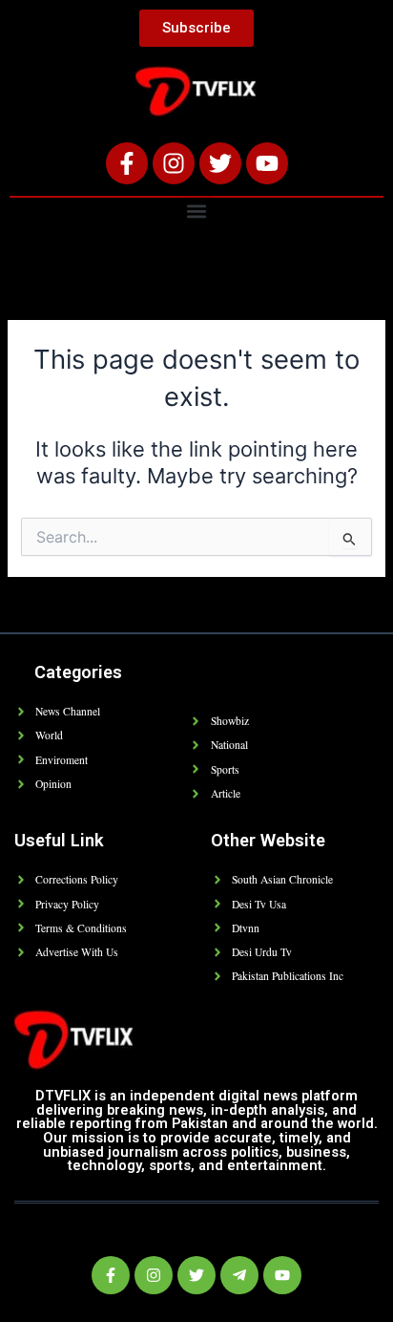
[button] (197, 210)
